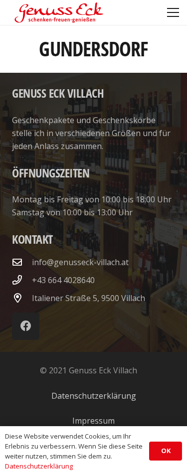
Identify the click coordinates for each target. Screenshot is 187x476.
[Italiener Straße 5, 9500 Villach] (22, 298)
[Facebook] (25, 326)
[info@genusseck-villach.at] (22, 262)
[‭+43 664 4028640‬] (22, 280)
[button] (173, 12)
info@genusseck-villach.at (80, 262)
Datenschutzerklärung (93, 395)
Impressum (93, 420)
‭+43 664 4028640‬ (63, 280)
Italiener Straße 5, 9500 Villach (88, 298)
